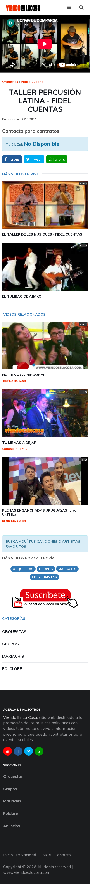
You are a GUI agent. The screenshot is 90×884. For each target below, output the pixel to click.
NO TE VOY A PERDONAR (24, 374)
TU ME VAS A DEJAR (19, 442)
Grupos (10, 643)
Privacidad (26, 854)
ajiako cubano (32, 82)
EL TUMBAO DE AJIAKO (22, 296)
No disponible (41, 144)
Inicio (8, 854)
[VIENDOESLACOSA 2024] (23, 7)
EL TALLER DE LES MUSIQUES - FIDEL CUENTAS (42, 234)
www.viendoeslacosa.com (26, 872)
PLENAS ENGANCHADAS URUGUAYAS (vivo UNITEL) (39, 512)
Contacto (63, 854)
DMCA (45, 854)
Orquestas (10, 82)
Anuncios (11, 825)
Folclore (12, 668)
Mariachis (13, 656)
